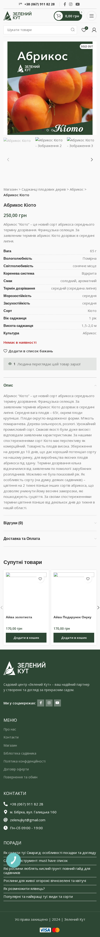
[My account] (94, 30)
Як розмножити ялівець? (24, 888)
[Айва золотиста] (26, 592)
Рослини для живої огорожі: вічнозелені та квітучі (44, 880)
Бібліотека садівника (19, 753)
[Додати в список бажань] (40, 579)
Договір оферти (16, 769)
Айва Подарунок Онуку (72, 617)
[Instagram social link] (71, 4)
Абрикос (76, 189)
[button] (8, 88)
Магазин (10, 189)
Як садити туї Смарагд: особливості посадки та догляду (49, 852)
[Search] (72, 29)
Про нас (9, 729)
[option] (43, 130)
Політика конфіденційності (24, 761)
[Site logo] (17, 15)
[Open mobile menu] (91, 16)
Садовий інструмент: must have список (35, 860)
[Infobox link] (37, 4)
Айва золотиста (19, 617)
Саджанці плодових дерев (44, 189)
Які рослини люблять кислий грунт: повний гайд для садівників (46, 870)
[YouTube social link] (77, 4)
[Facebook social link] (65, 4)
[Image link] (24, 667)
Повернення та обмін (20, 777)
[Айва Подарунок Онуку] (73, 592)
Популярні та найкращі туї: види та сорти (38, 896)
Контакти (11, 737)
